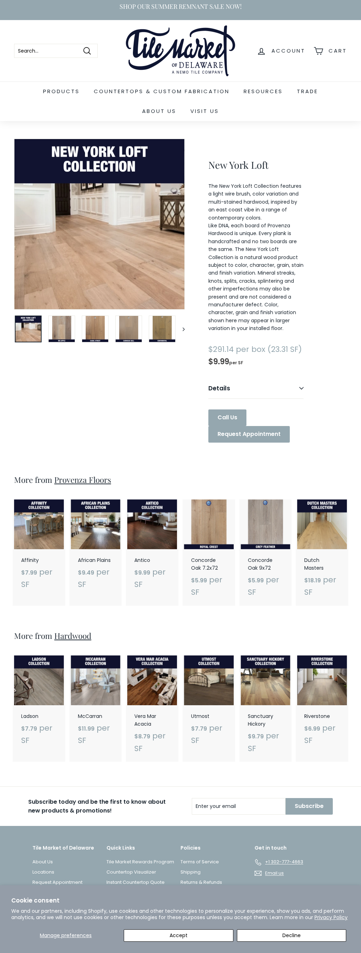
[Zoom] (99, 224)
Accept (179, 935)
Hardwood (72, 635)
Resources (263, 91)
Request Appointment (249, 434)
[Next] (180, 329)
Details (219, 388)
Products (61, 91)
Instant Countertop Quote (135, 882)
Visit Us (204, 111)
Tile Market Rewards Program (140, 861)
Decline (291, 935)
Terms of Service (199, 861)
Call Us (227, 417)
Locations (43, 872)
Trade (307, 91)
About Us (159, 111)
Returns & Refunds (201, 882)
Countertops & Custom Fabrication (162, 91)
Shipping (190, 872)
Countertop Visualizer (131, 872)
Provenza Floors (82, 479)
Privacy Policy (331, 917)
